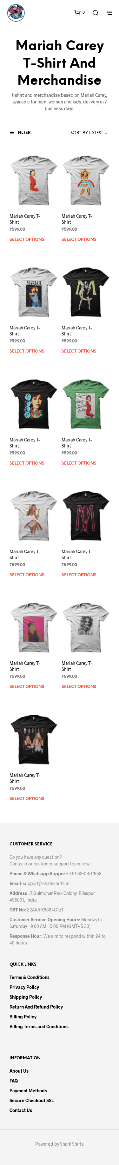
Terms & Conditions (30, 977)
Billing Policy (23, 1016)
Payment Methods (28, 1090)
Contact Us (21, 1110)
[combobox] (80, 133)
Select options (27, 240)
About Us (19, 1071)
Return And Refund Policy (36, 1006)
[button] (79, 12)
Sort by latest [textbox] (86, 133)
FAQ (14, 1080)
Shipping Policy (26, 997)
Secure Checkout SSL (32, 1100)
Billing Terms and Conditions (39, 1026)
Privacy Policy (24, 987)
